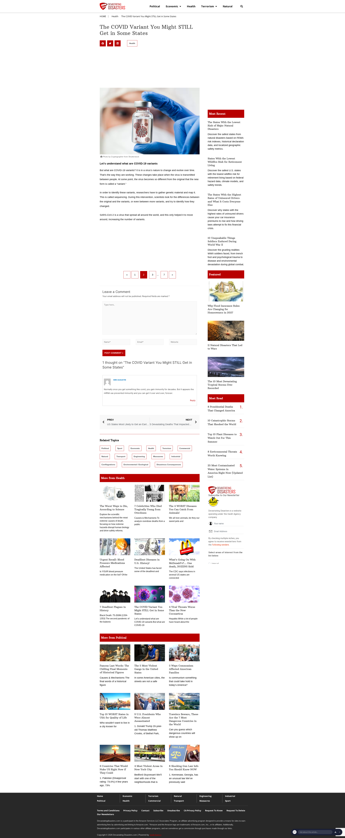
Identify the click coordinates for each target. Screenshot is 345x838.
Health (191, 6)
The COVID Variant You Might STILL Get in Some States (148, 16)
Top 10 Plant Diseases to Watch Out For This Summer (222, 438)
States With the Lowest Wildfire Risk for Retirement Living (225, 162)
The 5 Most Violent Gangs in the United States (146, 669)
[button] (241, 6)
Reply (192, 400)
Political (155, 6)
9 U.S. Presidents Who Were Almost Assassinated (147, 718)
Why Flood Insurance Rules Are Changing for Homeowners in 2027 (224, 309)
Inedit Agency (155, 835)
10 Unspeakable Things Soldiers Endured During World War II (222, 241)
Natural (227, 6)
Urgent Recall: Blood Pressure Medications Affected (112, 563)
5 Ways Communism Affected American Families (181, 669)
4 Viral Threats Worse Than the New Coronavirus (182, 610)
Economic (172, 6)
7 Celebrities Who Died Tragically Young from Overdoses (148, 509)
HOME (103, 16)
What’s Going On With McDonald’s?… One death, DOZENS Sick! (182, 563)
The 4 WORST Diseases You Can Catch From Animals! (183, 509)
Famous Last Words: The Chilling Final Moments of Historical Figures (114, 669)
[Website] (183, 342)
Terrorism (207, 6)
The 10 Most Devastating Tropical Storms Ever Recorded (222, 385)
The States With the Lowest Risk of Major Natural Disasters (224, 125)
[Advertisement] (150, 68)
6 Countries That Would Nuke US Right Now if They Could (114, 769)
